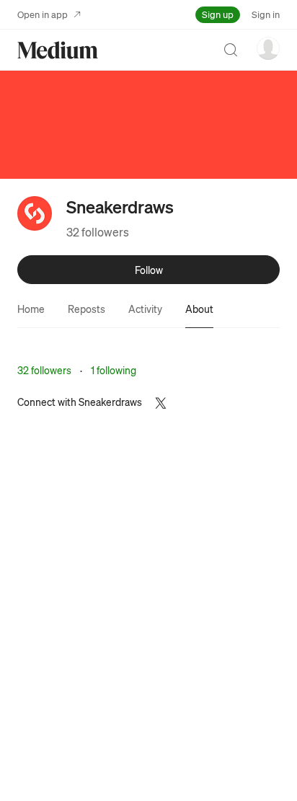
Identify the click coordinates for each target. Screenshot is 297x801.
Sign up (218, 14)
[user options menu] (268, 48)
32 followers (97, 231)
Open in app (42, 14)
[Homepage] (57, 50)
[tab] (31, 308)
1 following (113, 369)
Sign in (266, 14)
